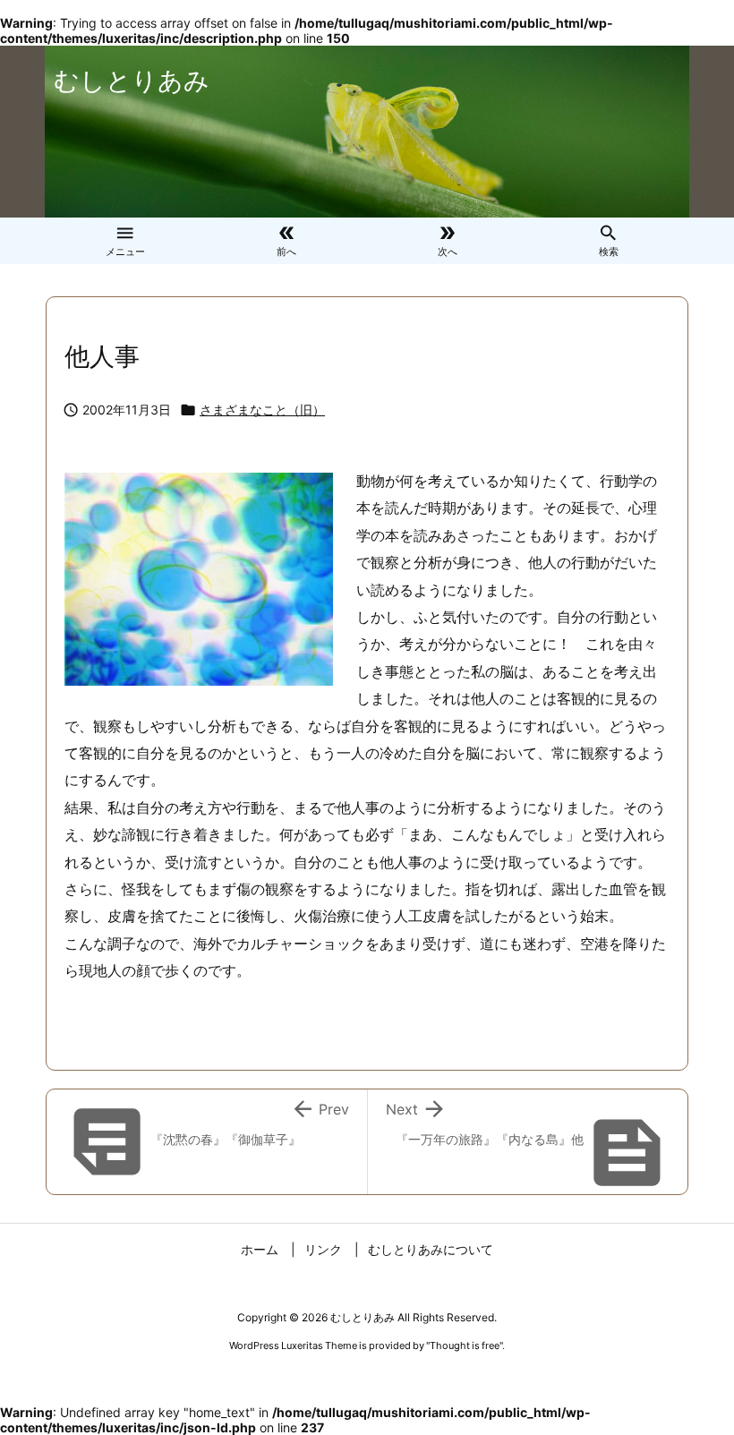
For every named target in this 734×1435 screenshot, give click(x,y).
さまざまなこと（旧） (262, 409)
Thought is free (464, 1345)
